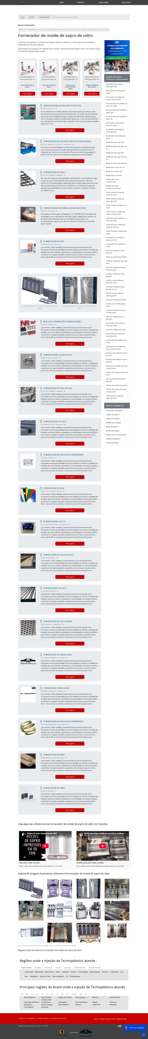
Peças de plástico (112, 427)
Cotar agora (27, 94)
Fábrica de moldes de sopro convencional (116, 390)
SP (37, 994)
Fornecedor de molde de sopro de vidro (115, 124)
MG (27, 994)
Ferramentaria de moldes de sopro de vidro (116, 104)
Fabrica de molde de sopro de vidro (117, 373)
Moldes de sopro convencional (112, 180)
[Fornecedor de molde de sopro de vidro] (27, 68)
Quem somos (104, 2)
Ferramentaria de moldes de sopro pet (116, 111)
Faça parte (126, 2)
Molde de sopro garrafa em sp (116, 158)
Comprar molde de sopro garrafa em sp (115, 288)
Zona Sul (58, 968)
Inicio (62, 2)
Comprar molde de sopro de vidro (116, 262)
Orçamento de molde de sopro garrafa (115, 238)
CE (67, 994)
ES (32, 994)
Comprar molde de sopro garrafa (115, 275)
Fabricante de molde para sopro (115, 92)
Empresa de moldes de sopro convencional (117, 367)
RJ (22, 994)
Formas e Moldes (112, 443)
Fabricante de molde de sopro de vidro (114, 397)
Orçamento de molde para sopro (116, 245)
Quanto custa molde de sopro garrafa (114, 294)
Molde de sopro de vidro (115, 142)
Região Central (26, 968)
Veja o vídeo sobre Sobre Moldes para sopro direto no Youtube (100, 866)
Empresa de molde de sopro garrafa (116, 360)
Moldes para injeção (113, 423)
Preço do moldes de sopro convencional (116, 268)
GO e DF (73, 994)
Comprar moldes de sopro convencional (116, 311)
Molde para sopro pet (114, 171)
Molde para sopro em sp (115, 167)
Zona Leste (67, 968)
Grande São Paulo (79, 968)
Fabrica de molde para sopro (116, 385)
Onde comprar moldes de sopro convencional (115, 213)
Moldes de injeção (112, 431)
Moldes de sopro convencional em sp (113, 187)
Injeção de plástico (113, 414)
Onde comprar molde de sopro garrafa (115, 200)
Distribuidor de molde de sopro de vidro (115, 324)
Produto (80, 2)
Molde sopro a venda (25, 29)
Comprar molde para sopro (116, 300)
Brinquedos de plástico (114, 410)
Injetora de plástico (113, 418)
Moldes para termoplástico (116, 435)
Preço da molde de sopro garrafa (42, 29)
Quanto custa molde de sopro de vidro (114, 281)
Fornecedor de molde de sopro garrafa (115, 130)
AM (81, 994)
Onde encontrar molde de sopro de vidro (115, 219)
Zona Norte (38, 968)
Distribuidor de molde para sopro (116, 341)
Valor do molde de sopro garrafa (115, 318)
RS (52, 994)
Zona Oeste (48, 968)
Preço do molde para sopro (116, 257)
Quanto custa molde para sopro (115, 305)
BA (62, 994)
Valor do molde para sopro (83, 29)
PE (57, 994)
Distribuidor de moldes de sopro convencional (115, 347)
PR (42, 994)
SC (47, 994)
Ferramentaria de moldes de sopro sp (116, 117)
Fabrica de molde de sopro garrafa (116, 380)
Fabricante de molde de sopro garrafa (114, 85)
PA (86, 994)
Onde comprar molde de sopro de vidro (115, 193)
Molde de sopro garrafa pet (101, 29)
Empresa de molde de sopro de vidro (116, 354)
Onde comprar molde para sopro (116, 206)
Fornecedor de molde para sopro (116, 137)
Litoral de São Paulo (95, 968)
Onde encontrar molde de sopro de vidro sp (115, 226)
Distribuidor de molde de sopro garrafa (115, 335)
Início (96, 1019)
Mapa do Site (122, 1019)
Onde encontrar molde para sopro (64, 29)
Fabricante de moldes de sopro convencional (115, 98)
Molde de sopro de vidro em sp (116, 147)
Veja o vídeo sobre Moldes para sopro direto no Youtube (40, 866)
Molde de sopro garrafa (115, 153)
